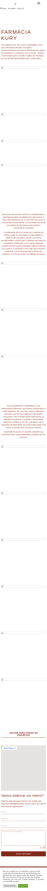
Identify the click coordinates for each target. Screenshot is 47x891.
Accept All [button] (23, 886)
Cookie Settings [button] (10, 886)
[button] (39, 3)
